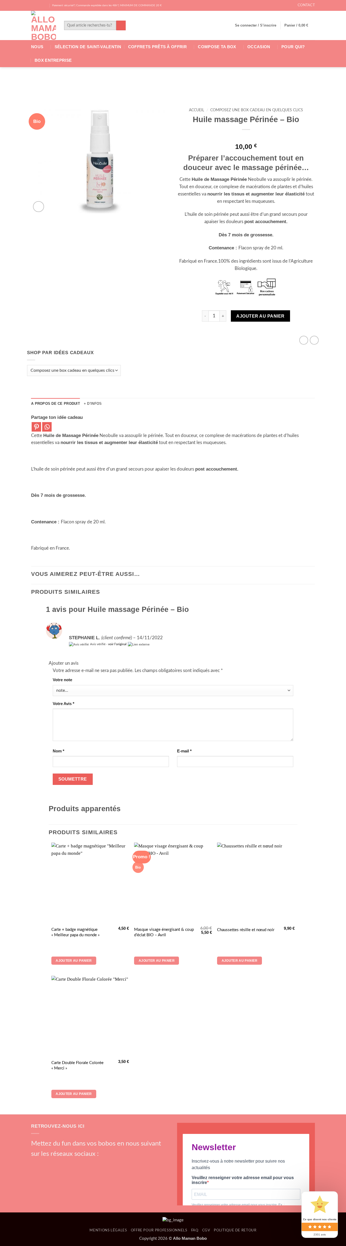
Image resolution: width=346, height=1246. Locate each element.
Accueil (196, 110)
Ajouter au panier (260, 316)
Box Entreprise (53, 60)
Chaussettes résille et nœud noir (245, 930)
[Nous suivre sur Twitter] (44, 5)
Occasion (258, 46)
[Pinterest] (36, 427)
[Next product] (303, 340)
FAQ (194, 1230)
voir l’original (117, 644)
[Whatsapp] (47, 427)
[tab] (55, 403)
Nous (37, 46)
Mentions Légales (108, 1230)
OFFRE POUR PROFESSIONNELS (159, 1230)
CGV (206, 1230)
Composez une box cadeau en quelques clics (256, 110)
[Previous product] (314, 340)
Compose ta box (217, 46)
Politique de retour (235, 1230)
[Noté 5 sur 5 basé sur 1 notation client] (246, 137)
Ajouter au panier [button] (74, 961)
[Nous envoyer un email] (64, 1164)
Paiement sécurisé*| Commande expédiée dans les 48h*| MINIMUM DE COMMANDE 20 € (107, 5)
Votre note (62, 679)
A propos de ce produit (55, 404)
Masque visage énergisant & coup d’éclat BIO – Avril (164, 932)
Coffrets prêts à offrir (157, 46)
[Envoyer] (121, 25)
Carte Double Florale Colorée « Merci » (77, 1065)
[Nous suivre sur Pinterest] (74, 1164)
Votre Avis (63, 703)
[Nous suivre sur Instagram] (39, 5)
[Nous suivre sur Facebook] (34, 5)
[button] (255, 25)
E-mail (184, 751)
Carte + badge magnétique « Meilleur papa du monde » (75, 932)
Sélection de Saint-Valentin (88, 46)
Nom (58, 751)
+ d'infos (93, 404)
